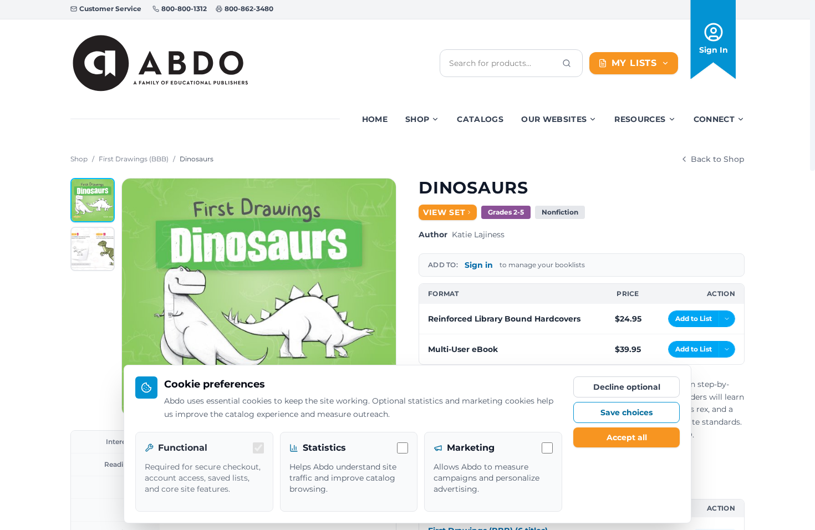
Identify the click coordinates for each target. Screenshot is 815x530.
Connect (714, 119)
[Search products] (566, 63)
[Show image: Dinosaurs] (92, 200)
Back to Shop (718, 159)
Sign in (479, 265)
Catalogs (480, 119)
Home (375, 119)
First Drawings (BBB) (134, 159)
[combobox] (502, 63)
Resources (639, 119)
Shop (417, 119)
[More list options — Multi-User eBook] (727, 349)
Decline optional (626, 387)
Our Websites (554, 119)
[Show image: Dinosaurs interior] (92, 249)
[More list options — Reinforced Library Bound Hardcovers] (727, 319)
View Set (444, 212)
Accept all (627, 437)
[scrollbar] (812, 85)
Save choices (626, 412)
